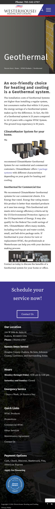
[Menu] (47, 10)
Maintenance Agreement (16, 436)
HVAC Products (12, 413)
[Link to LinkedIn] (52, 504)
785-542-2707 (32, 2)
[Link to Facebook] (47, 504)
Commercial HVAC (13, 424)
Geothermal (26, 57)
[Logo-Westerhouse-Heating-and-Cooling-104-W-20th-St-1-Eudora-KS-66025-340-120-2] (22, 10)
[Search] (40, 10)
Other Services (11, 430)
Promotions (10, 419)
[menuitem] (40, 10)
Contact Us (9, 441)
